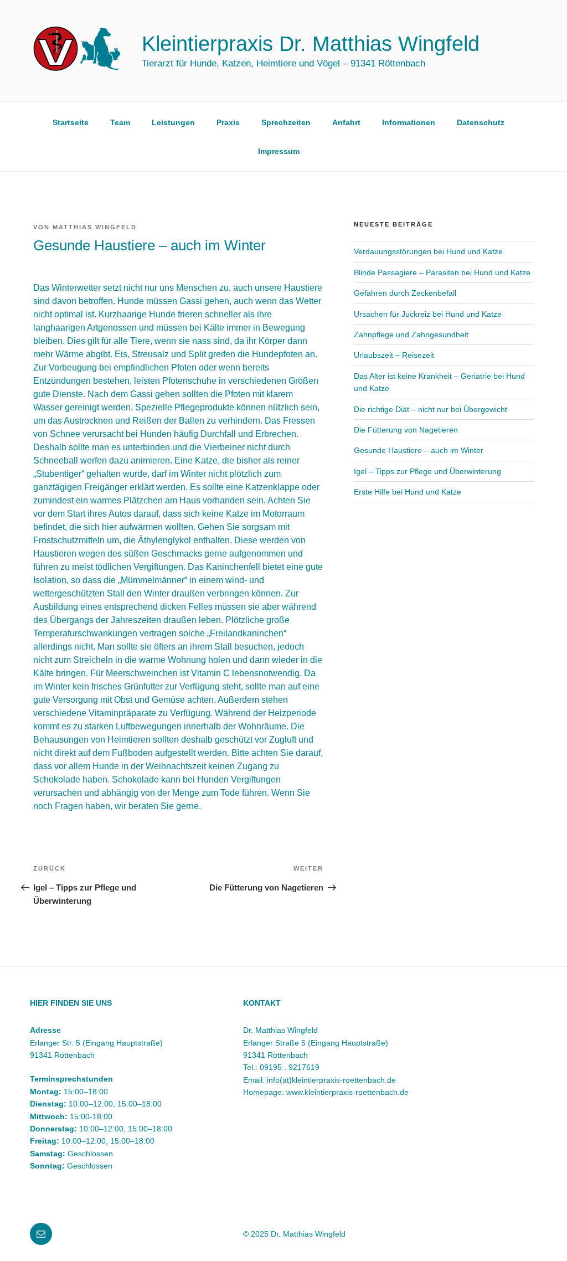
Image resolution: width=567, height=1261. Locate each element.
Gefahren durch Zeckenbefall (405, 293)
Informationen (408, 122)
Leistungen (173, 122)
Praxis (228, 122)
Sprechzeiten (286, 122)
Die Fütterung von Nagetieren (406, 429)
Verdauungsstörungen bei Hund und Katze (428, 251)
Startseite (71, 122)
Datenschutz (480, 122)
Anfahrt (346, 122)
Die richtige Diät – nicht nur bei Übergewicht (430, 409)
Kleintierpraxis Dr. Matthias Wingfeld (311, 43)
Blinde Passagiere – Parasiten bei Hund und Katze (442, 272)
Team (120, 122)
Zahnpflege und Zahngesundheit (411, 334)
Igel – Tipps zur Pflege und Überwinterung (427, 471)
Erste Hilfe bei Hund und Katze (407, 491)
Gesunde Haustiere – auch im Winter (418, 450)
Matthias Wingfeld (95, 227)
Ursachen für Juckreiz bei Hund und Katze (428, 314)
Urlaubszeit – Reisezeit (394, 355)
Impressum (279, 151)
